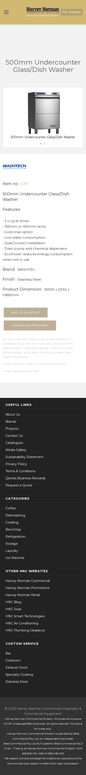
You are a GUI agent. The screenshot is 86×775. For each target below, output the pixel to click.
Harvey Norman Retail (23, 595)
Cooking (12, 522)
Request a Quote (19, 485)
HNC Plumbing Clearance (25, 630)
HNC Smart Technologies (25, 616)
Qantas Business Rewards (25, 478)
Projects (12, 429)
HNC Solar (13, 609)
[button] (41, 144)
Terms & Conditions (20, 471)
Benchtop (13, 529)
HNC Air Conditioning (22, 623)
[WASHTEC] (15, 166)
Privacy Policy (16, 464)
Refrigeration (16, 537)
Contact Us (14, 436)
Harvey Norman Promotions (27, 588)
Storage (12, 544)
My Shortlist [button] (72, 12)
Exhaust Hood (16, 667)
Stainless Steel (17, 682)
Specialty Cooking (19, 675)
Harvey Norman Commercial (28, 581)
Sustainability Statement (24, 457)
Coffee (11, 508)
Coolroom (13, 660)
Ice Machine (15, 558)
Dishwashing (15, 515)
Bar (8, 653)
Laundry (12, 551)
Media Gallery (16, 450)
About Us (13, 414)
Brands (11, 422)
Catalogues (14, 443)
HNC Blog (13, 602)
